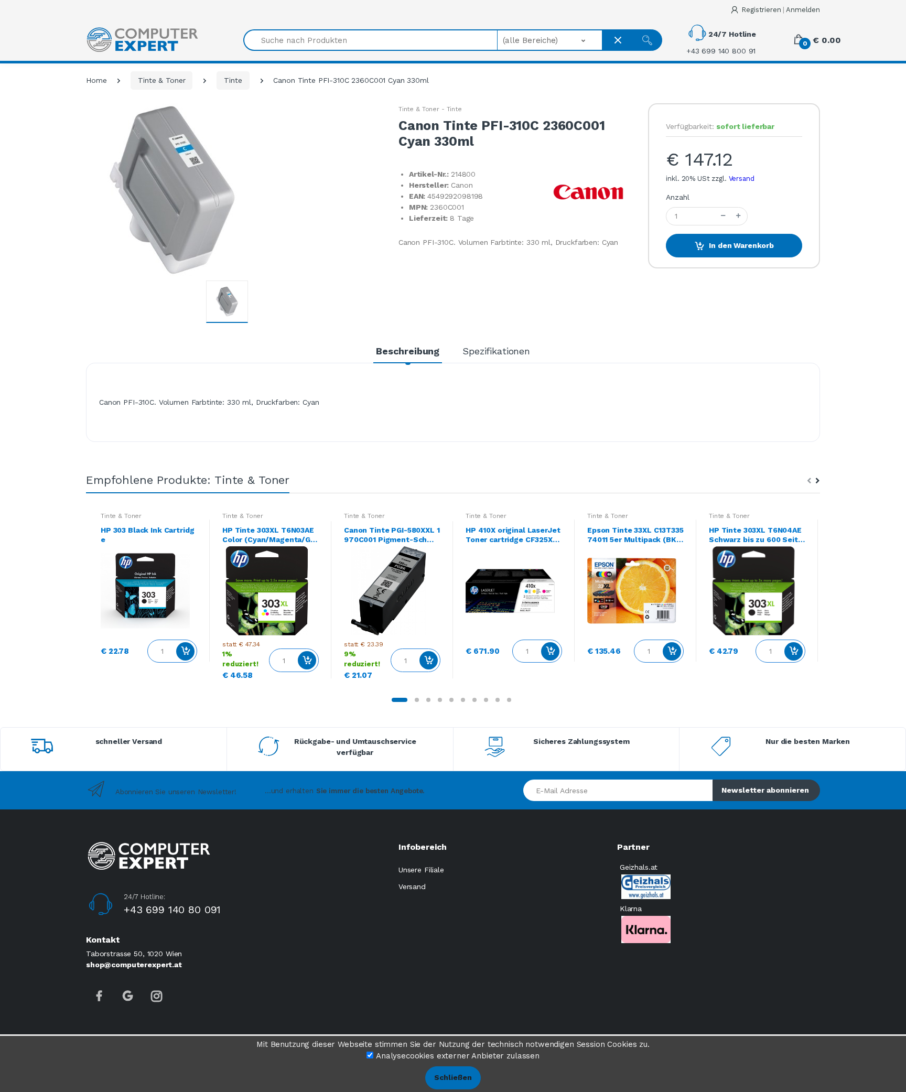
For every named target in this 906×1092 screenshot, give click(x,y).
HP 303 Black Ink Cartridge (147, 535)
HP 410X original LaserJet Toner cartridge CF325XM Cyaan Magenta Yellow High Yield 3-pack (513, 535)
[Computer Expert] (142, 40)
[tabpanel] (149, 590)
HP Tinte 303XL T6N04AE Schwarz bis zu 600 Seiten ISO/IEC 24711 (756, 535)
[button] (550, 40)
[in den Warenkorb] (185, 651)
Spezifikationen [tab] (496, 350)
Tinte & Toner (161, 80)
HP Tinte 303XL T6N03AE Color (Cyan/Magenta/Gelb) (270, 535)
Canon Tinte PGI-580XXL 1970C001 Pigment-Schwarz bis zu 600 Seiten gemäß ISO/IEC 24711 (392, 535)
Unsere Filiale (421, 870)
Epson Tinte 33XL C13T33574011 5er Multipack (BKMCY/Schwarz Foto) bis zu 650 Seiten (635, 535)
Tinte (233, 80)
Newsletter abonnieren (765, 790)
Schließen (453, 1077)
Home (96, 80)
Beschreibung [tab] (407, 350)
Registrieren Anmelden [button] (780, 10)
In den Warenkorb (741, 245)
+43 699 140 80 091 (172, 909)
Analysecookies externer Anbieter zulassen (458, 1056)
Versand (741, 178)
